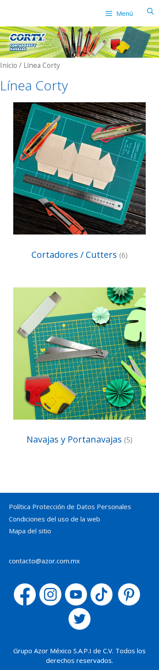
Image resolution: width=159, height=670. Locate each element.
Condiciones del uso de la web (54, 518)
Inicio (8, 65)
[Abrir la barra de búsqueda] (150, 11)
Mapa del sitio (30, 530)
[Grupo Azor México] (22, 11)
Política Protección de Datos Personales (70, 506)
